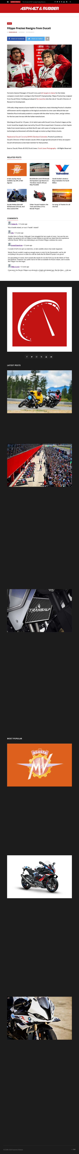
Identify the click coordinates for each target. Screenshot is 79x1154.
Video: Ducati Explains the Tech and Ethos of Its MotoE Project (39, 206)
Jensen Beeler (13, 32)
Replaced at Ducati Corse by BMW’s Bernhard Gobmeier (27, 137)
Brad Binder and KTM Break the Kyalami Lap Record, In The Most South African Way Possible (39, 182)
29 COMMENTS (30, 32)
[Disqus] (39, 246)
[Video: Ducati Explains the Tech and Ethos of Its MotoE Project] (39, 195)
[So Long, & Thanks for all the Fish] (62, 195)
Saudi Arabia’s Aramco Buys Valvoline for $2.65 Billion (60, 181)
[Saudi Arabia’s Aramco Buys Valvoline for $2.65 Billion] (62, 169)
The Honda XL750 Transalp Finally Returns (33, 2)
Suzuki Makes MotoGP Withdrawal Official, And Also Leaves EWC (16, 206)
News (9, 23)
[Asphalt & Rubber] (39, 8)
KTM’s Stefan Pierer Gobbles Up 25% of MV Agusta (15, 181)
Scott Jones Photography (47, 148)
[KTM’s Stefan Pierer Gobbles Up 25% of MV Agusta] (17, 169)
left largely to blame (48, 93)
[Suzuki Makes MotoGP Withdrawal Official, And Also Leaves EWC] (17, 195)
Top (74, 1149)
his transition (41, 99)
